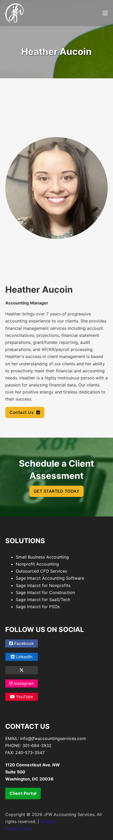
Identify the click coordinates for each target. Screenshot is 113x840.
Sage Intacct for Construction (45, 592)
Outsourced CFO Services (41, 571)
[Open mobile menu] (105, 13)
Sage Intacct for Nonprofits (43, 585)
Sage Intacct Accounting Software (50, 578)
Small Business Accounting (42, 557)
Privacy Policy (19, 828)
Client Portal (23, 793)
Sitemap (48, 821)
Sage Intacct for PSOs (38, 606)
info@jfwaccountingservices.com (53, 738)
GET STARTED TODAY (57, 491)
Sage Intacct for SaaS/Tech (43, 599)
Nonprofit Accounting (37, 564)
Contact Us (21, 412)
